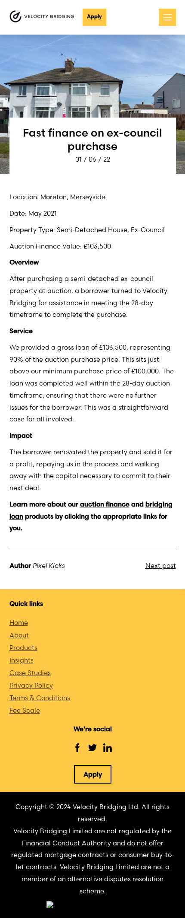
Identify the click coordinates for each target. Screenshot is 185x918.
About (19, 635)
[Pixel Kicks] (92, 905)
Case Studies (30, 673)
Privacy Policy (31, 685)
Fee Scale (24, 710)
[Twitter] (92, 747)
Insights (21, 660)
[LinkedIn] (107, 747)
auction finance (105, 504)
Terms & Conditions (39, 698)
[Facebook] (77, 747)
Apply (94, 16)
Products (23, 648)
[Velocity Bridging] (41, 17)
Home (18, 622)
